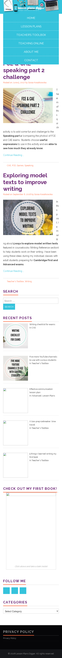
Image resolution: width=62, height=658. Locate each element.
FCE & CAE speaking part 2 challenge (23, 70)
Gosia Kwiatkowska (37, 82)
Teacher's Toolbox (15, 281)
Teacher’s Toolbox (31, 34)
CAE (9, 165)
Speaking (28, 165)
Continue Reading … (13, 155)
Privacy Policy (9, 638)
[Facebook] (6, 590)
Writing (28, 281)
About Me (31, 51)
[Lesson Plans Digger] (31, 6)
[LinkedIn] (14, 590)
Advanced (36, 395)
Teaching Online (31, 43)
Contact (31, 60)
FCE (14, 165)
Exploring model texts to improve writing (25, 182)
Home (31, 18)
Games (20, 165)
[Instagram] (23, 590)
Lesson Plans (31, 26)
